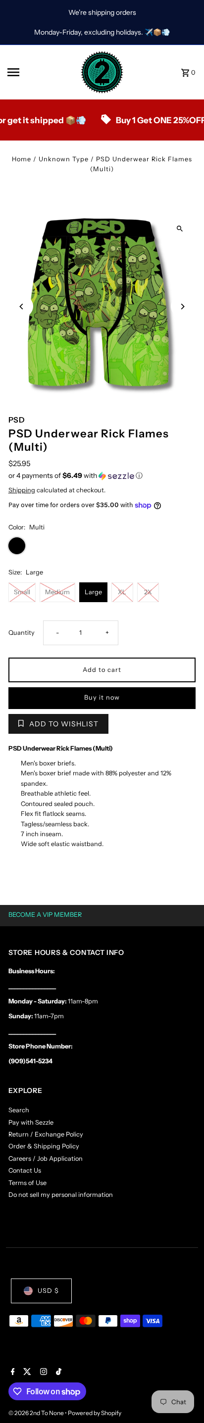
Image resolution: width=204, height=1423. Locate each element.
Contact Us (24, 1170)
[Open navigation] (40, 72)
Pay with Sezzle (30, 1122)
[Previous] (22, 306)
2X (148, 592)
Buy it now (102, 697)
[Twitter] (26, 1372)
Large (93, 592)
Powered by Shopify (94, 1413)
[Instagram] (42, 1372)
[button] (102, 475)
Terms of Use (27, 1182)
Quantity (21, 632)
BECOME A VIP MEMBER (45, 914)
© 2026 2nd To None (36, 1413)
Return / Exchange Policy (45, 1134)
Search (18, 1110)
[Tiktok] (57, 1372)
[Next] (182, 306)
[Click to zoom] (179, 229)
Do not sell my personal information (60, 1194)
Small (22, 592)
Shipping (21, 490)
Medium (57, 592)
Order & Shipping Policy (43, 1146)
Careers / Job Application (45, 1158)
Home (21, 159)
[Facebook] (11, 1372)
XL (122, 592)
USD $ (48, 1290)
